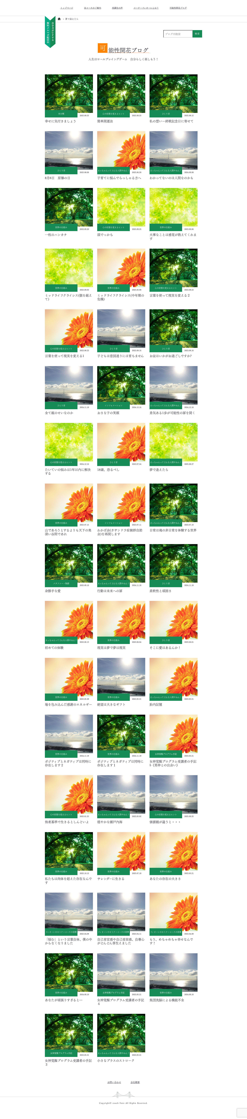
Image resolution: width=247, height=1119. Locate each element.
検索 (197, 33)
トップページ (66, 7)
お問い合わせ (114, 1082)
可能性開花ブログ (178, 7)
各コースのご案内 (92, 7)
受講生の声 (117, 7)
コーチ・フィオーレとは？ (146, 7)
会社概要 (135, 1082)
